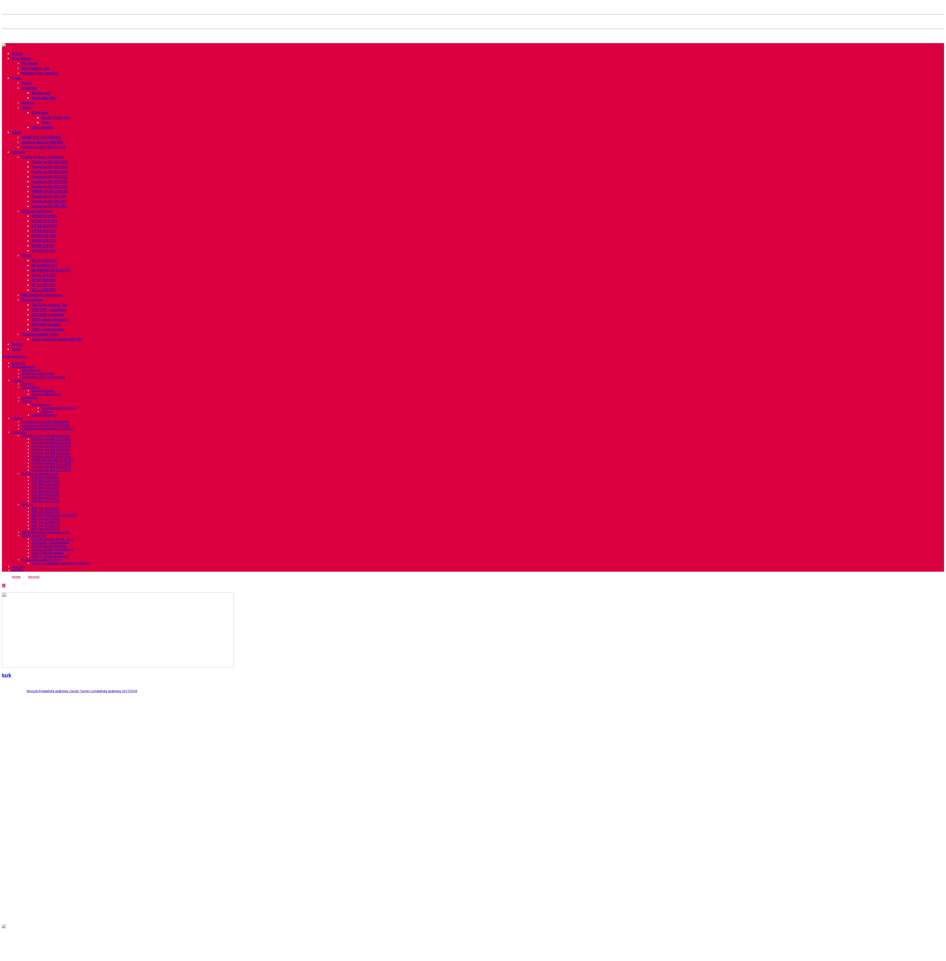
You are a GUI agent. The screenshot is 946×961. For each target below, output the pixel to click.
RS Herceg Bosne (32, 299)
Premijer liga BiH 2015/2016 (49, 206)
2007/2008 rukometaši (46, 324)
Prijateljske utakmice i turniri (40, 334)
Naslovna (17, 53)
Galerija (16, 132)
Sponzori (17, 344)
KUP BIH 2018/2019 (44, 240)
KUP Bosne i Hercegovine (37, 210)
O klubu (16, 77)
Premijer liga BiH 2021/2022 (50, 176)
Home (16, 576)
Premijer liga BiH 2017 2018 (49, 196)
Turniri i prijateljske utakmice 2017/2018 (57, 339)
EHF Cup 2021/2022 (44, 275)
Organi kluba (29, 87)
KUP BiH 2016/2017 (43, 245)
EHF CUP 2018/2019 (44, 279)
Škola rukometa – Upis (36, 68)
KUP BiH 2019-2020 (44, 235)
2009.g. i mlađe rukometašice (50, 319)
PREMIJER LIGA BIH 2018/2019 (50, 191)
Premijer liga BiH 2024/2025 (50, 161)
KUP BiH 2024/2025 (44, 215)
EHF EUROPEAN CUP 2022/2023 (51, 270)
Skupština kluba (41, 92)
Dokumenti (28, 102)
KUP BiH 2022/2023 (44, 225)
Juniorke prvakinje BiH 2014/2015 (42, 141)
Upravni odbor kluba (44, 97)
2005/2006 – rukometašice (49, 309)
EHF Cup (26, 255)
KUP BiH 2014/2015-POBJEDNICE (41, 137)
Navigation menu (14, 356)
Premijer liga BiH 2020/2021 (50, 181)
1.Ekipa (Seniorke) (42, 127)
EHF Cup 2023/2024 (44, 265)
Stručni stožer (40, 112)
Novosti (33, 576)
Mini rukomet (30, 63)
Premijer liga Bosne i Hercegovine (43, 156)
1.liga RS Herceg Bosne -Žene (49, 304)
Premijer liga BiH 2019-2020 (49, 186)
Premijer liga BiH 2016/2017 (49, 201)
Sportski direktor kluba (55, 117)
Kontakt (16, 348)
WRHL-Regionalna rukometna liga (42, 294)
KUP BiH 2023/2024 (44, 220)
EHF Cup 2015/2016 (43, 289)
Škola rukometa (21, 58)
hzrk (6, 675)
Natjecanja (18, 151)
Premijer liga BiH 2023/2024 (50, 166)
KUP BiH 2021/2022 (44, 230)
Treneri (46, 122)
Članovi (26, 107)
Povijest (27, 82)
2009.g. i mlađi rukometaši (48, 329)
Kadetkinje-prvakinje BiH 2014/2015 (44, 146)
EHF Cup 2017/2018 (43, 284)
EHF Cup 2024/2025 (44, 260)
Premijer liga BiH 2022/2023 (50, 171)
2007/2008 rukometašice (48, 314)
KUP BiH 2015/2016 (44, 250)
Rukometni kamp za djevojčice (40, 72)
